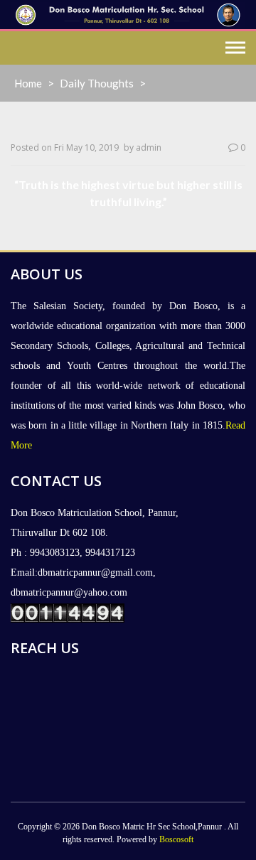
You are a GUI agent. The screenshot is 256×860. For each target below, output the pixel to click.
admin (148, 147)
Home (28, 83)
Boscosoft (176, 839)
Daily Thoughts (97, 83)
